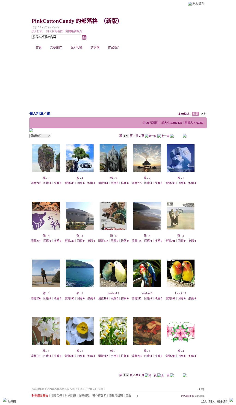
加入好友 (37, 31)
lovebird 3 (113, 293)
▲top (201, 388)
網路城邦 (198, 3)
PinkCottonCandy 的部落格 (65, 21)
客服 (128, 395)
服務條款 (84, 395)
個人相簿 (76, 47)
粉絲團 (12, 401)
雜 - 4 (80, 178)
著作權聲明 (99, 395)
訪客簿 (95, 47)
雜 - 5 (46, 178)
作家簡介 (114, 47)
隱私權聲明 (116, 395)
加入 (212, 401)
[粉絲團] (4, 400)
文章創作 (56, 47)
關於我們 (56, 395)
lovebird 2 (147, 293)
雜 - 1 (180, 178)
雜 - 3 (113, 178)
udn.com (199, 395)
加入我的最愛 (54, 31)
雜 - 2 (147, 178)
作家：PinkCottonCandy (45, 27)
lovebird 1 (180, 293)
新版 (111, 21)
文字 (203, 114)
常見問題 (70, 395)
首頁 (39, 47)
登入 (204, 401)
